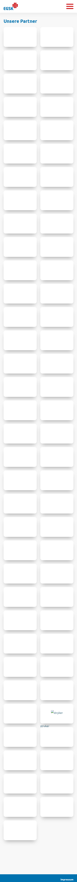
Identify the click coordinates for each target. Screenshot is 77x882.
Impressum (67, 879)
